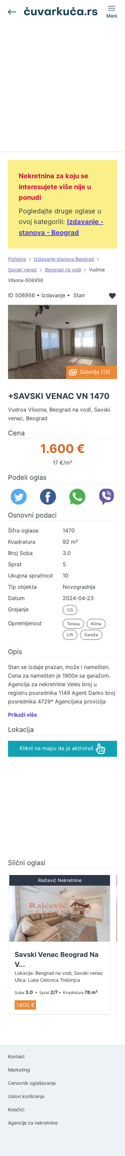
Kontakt (16, 1056)
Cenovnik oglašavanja (32, 1083)
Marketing (19, 1070)
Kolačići (16, 1109)
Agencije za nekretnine (33, 1123)
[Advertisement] (62, 89)
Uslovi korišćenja (26, 1096)
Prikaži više (22, 714)
